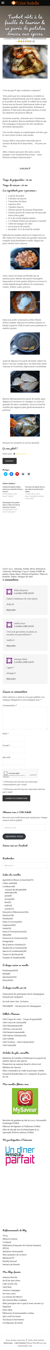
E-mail (6, 745)
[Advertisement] (25, 541)
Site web (6, 757)
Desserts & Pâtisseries (15, 912)
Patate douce (15, 574)
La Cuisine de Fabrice (12, 1297)
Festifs (26, 569)
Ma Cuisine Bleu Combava (15, 1300)
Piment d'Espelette (30, 574)
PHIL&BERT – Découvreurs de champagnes (22, 1006)
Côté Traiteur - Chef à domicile (18, 1042)
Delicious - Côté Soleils (14, 1343)
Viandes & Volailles (14, 958)
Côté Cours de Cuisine (14, 1022)
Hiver (32, 569)
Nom (6, 733)
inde (8, 905)
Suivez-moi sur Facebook (15, 845)
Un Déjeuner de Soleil (13, 1323)
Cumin (32, 571)
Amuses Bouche (10, 1277)
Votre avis (7, 454)
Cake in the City (10, 1284)
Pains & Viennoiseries (15, 931)
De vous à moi (9, 1293)
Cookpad (7, 1242)
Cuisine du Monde (15, 890)
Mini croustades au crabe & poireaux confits (23, 1070)
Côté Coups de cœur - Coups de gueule (22, 1019)
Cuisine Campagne (11, 1290)
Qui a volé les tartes (12, 1316)
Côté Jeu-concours (12, 1029)
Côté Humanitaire (12, 1026)
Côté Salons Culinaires (14, 1035)
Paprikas (7, 1306)
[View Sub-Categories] (3, 889)
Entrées (8, 915)
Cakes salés (10, 883)
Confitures (9, 886)
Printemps (16, 571)
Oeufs (7, 928)
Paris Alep (7, 1310)
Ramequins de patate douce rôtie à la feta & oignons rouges (11, 504)
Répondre (11, 610)
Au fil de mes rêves (11, 1280)
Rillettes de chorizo (12, 1067)
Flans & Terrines (12, 922)
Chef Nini (7, 1287)
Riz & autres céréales (14, 944)
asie (8, 896)
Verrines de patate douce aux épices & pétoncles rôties (35, 489)
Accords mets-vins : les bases (15, 1001)
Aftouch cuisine (10, 1239)
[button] (25, 62)
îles (8, 902)
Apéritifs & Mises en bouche (18, 880)
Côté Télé (8, 1039)
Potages (8, 941)
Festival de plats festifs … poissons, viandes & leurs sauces (13, 489)
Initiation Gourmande (13, 1251)
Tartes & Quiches (13, 954)
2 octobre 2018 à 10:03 (24, 593)
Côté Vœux (9, 1045)
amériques (11, 892)
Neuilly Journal (10, 1261)
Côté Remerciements (14, 1032)
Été (6, 974)
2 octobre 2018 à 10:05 (24, 626)
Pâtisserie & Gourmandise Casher (18, 1313)
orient (9, 909)
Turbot (14, 577)
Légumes (9, 925)
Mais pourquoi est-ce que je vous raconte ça (23, 1303)
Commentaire (10, 705)
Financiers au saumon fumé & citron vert (22, 1064)
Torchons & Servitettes (13, 1319)
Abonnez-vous (14, 836)
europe (9, 899)
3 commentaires (38, 38)
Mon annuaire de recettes (15, 1255)
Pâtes (7, 935)
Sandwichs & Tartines (15, 948)
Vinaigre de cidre (25, 577)
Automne (18, 569)
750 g (5, 1235)
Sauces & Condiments (14, 951)
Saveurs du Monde (11, 1264)
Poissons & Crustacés (15, 938)
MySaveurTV (8, 1258)
